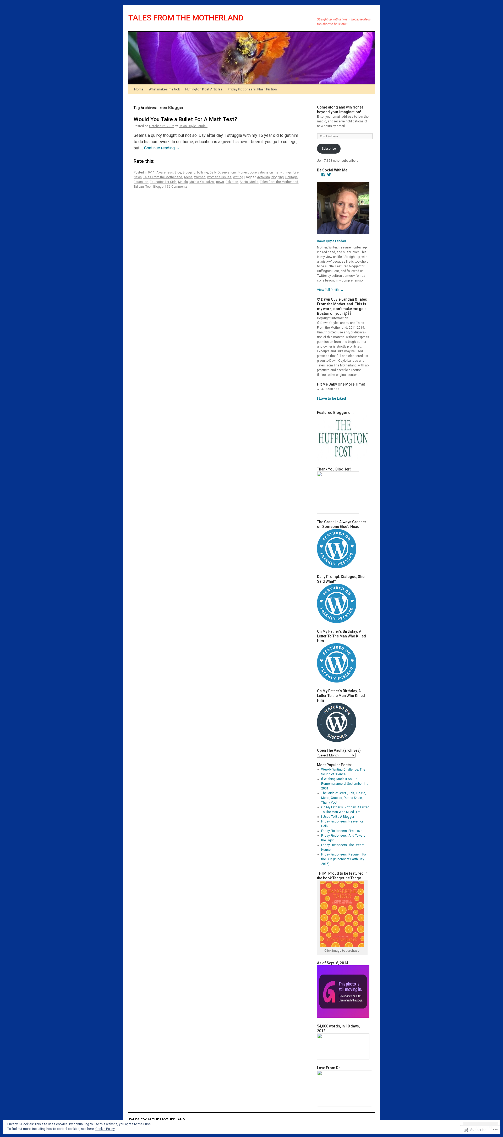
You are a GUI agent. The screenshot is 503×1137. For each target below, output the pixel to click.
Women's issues (219, 177)
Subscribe (329, 148)
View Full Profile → (330, 290)
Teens (188, 177)
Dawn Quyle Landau (193, 126)
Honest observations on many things (265, 172)
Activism (263, 177)
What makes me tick (164, 89)
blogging (277, 177)
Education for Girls (163, 182)
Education (141, 182)
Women (199, 177)
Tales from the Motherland (279, 182)
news (220, 182)
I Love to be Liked (331, 398)
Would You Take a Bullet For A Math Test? (185, 119)
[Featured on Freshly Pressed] (336, 567)
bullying (202, 172)
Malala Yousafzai (202, 182)
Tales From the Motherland (162, 177)
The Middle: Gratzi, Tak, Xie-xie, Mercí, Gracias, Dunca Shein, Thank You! (343, 797)
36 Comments (177, 186)
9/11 (151, 172)
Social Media (249, 182)
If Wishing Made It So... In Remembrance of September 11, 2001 (344, 783)
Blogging (189, 172)
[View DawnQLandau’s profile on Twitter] (329, 174)
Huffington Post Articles (203, 89)
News (138, 177)
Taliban (139, 186)
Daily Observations (223, 172)
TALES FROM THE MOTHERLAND (186, 17)
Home (139, 89)
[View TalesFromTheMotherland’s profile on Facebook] (323, 174)
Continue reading (162, 147)
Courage (291, 177)
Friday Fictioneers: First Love (341, 831)
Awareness (164, 172)
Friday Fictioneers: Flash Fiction (252, 89)
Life (296, 172)
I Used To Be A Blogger (337, 817)
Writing (238, 177)
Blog (177, 172)
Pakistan (232, 182)
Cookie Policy (105, 1129)
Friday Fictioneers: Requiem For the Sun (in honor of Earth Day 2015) (344, 859)
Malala (183, 182)
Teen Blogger (155, 186)
